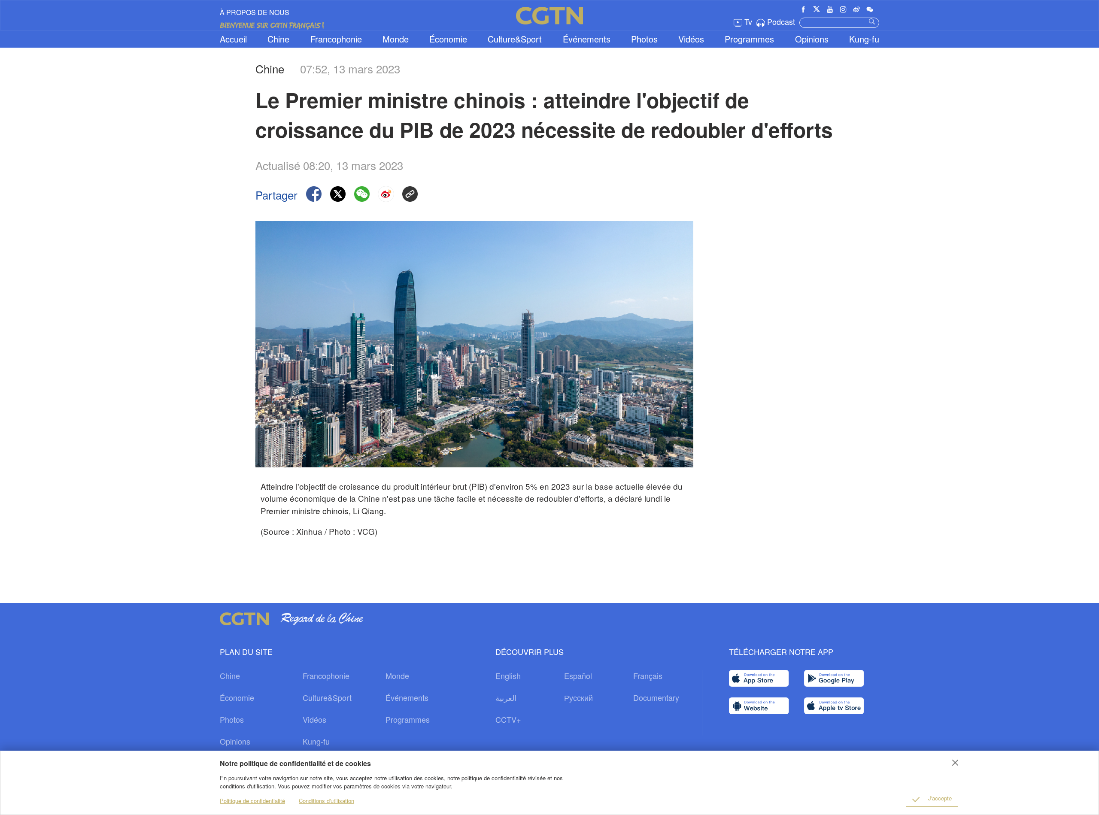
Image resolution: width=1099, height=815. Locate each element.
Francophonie (336, 39)
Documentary (656, 697)
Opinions (812, 39)
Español (578, 675)
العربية (505, 697)
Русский (578, 697)
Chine (278, 39)
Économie (448, 39)
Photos (644, 39)
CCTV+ (508, 719)
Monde (396, 39)
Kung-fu (864, 39)
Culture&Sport (515, 39)
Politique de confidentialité (252, 801)
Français (647, 675)
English (508, 675)
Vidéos (691, 39)
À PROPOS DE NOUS (254, 12)
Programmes (749, 39)
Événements (586, 39)
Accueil (233, 39)
